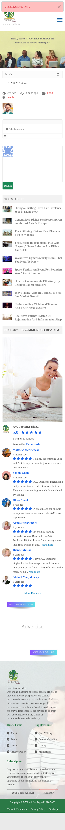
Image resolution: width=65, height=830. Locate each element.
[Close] (59, 7)
